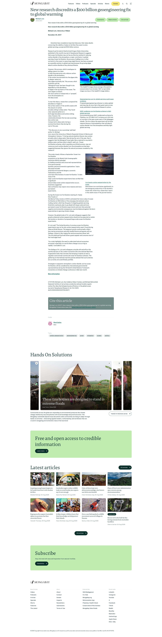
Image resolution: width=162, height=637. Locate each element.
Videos (78, 3)
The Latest (33, 608)
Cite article (124, 20)
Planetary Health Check (90, 603)
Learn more (40, 451)
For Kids (85, 595)
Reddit (111, 608)
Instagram (112, 595)
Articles (100, 3)
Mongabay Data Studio (90, 608)
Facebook (112, 603)
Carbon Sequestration (56, 335)
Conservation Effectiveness (91, 605)
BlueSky (111, 611)
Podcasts (85, 3)
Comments (100, 20)
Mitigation (90, 335)
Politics (107, 335)
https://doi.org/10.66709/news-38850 (84, 307)
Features (71, 3)
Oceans (99, 335)
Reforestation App (88, 600)
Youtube (111, 597)
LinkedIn (111, 592)
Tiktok (111, 605)
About (58, 592)
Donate (115, 3)
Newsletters (60, 603)
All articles (124, 467)
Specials (93, 3)
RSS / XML (112, 622)
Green (82, 335)
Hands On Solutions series (119, 414)
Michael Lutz (40, 19)
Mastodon (112, 614)
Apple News (113, 619)
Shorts (107, 3)
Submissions (60, 605)
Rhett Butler (57, 322)
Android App (113, 616)
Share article (112, 20)
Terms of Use (61, 608)
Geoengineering (72, 335)
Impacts (59, 600)
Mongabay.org (87, 597)
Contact (59, 595)
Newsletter (40, 563)
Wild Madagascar (88, 592)
